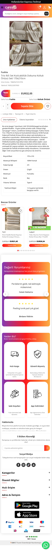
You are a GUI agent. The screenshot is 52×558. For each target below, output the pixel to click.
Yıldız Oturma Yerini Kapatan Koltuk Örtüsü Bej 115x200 (39, 236)
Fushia (4, 72)
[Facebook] (18, 465)
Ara (46, 13)
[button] (18, 250)
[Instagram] (23, 465)
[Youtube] (34, 465)
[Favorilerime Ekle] (20, 211)
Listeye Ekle (7, 114)
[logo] (11, 7)
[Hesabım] (44, 7)
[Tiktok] (29, 465)
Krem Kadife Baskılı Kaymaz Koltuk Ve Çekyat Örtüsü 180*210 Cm (12, 236)
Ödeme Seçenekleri (26, 119)
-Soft (12, 543)
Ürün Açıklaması (9, 119)
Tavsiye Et (19, 114)
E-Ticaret (18, 543)
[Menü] (2, 7)
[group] (26, 44)
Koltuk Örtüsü (44, 99)
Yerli (3, 232)
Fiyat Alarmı (31, 114)
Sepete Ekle (27, 106)
